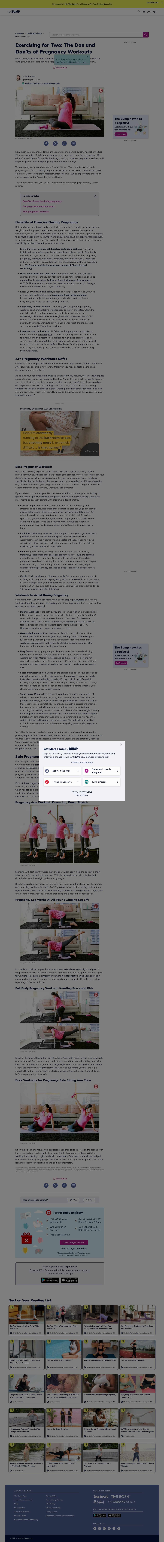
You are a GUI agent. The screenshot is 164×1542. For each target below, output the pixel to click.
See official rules (82, 795)
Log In (89, 792)
